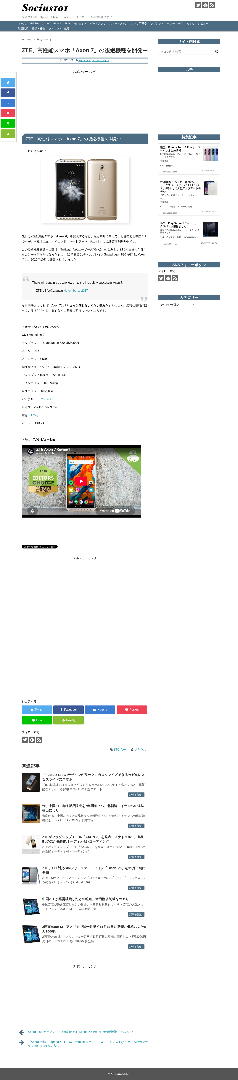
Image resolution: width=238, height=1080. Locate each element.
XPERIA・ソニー (39, 23)
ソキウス (140, 749)
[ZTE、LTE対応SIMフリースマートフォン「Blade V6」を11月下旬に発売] (31, 875)
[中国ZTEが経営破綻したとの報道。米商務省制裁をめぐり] (31, 906)
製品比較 (23, 28)
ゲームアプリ (98, 23)
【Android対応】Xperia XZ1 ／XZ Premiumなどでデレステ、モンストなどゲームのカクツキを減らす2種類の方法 (88, 1043)
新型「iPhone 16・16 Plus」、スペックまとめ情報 (180, 149)
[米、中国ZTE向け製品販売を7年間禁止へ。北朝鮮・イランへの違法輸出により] (31, 813)
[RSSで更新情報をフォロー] (212, 5)
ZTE (116, 749)
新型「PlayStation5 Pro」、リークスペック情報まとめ (180, 225)
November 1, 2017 (76, 290)
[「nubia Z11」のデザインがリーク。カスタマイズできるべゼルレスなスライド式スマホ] (31, 782)
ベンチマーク (175, 23)
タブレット (157, 23)
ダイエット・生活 (59, 28)
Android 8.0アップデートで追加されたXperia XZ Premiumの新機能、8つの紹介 (80, 1031)
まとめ (190, 23)
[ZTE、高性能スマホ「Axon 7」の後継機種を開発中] (8, 103)
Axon (124, 749)
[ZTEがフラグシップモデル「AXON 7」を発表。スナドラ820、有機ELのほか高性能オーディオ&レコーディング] (31, 844)
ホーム (22, 23)
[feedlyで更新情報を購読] (205, 5)
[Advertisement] (85, 100)
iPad (67, 23)
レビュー (203, 23)
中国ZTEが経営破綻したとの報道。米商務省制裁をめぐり (85, 899)
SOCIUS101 (123, 1074)
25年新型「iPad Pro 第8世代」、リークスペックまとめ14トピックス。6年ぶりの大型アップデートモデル (180, 187)
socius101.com (170, 172)
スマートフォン (118, 23)
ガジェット (79, 23)
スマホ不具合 (139, 23)
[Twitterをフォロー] (198, 5)
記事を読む (135, 794)
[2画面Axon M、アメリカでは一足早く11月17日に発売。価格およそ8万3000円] (31, 934)
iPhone (57, 23)
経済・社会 (38, 28)
